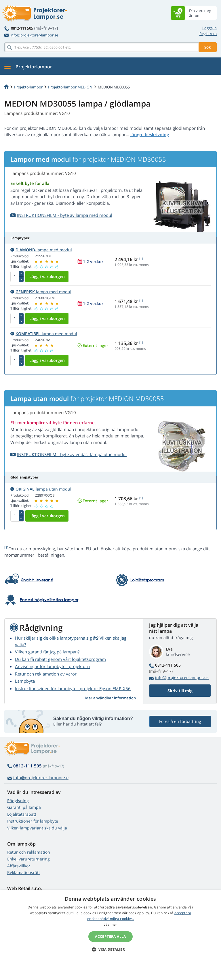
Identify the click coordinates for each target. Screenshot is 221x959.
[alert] (110, 924)
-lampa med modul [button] (44, 249)
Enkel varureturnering (28, 859)
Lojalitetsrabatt (21, 814)
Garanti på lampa (24, 807)
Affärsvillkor (18, 866)
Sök (207, 47)
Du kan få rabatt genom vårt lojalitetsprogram (60, 659)
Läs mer (110, 924)
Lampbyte (25, 681)
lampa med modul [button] (43, 291)
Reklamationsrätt (23, 872)
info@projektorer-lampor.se (34, 35)
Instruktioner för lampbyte (32, 821)
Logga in (209, 27)
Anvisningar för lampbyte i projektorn (52, 666)
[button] (110, 949)
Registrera (208, 33)
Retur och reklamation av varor (46, 674)
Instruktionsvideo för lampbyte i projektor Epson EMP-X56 (73, 688)
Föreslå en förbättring (180, 721)
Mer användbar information (110, 698)
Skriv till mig (180, 690)
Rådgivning (18, 800)
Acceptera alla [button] (110, 936)
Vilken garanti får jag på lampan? (47, 652)
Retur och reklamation (28, 852)
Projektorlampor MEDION (70, 87)
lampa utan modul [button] (43, 489)
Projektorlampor (28, 87)
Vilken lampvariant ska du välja (37, 828)
